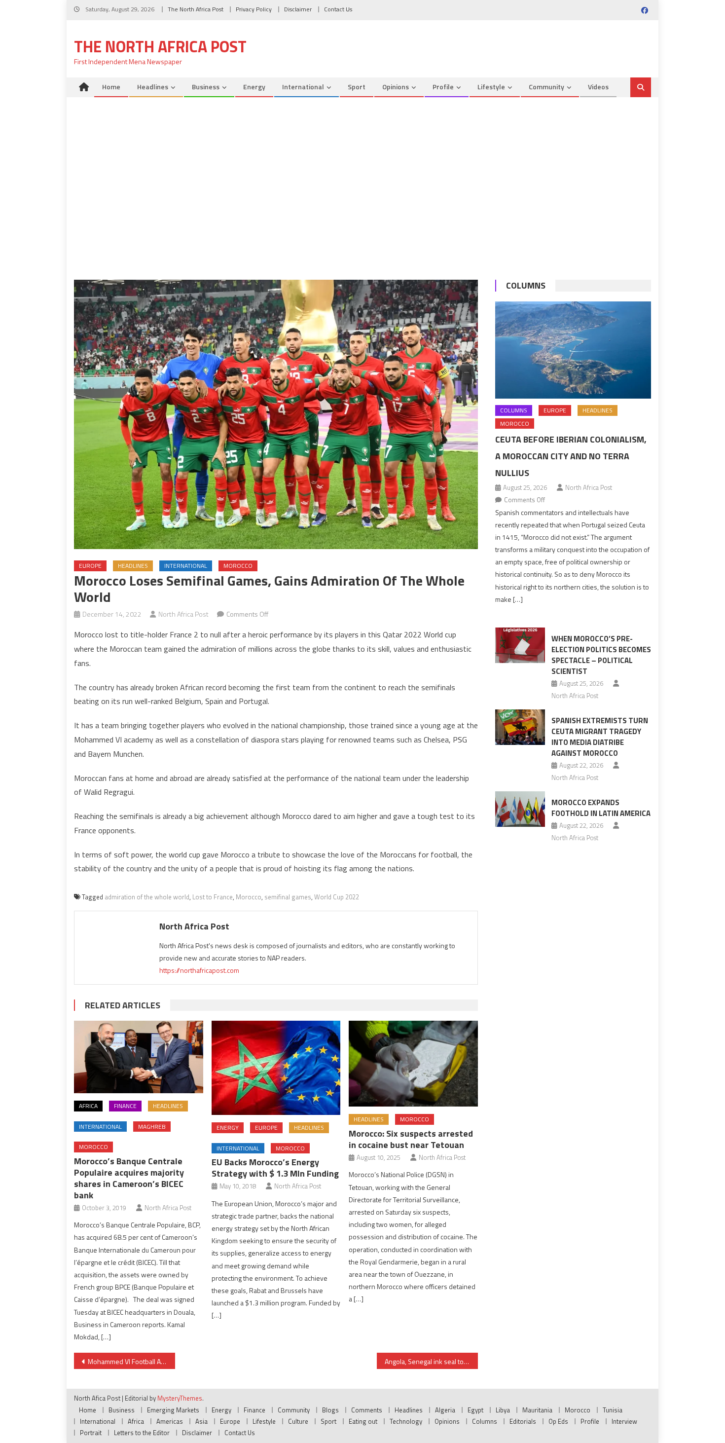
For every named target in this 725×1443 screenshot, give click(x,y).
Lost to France (212, 897)
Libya (503, 1410)
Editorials (522, 1421)
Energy (254, 86)
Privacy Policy (254, 9)
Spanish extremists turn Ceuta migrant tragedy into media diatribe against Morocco (599, 737)
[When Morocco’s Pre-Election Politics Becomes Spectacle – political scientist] (520, 645)
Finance (125, 1105)
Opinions (395, 86)
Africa (88, 1105)
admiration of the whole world (147, 897)
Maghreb (152, 1126)
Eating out (363, 1421)
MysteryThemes (179, 1398)
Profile (443, 86)
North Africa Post (183, 614)
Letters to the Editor (142, 1433)
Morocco (238, 565)
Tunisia (612, 1410)
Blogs (330, 1410)
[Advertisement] (362, 191)
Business (205, 86)
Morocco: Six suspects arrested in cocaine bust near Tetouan (411, 1139)
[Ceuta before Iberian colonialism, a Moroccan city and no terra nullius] (573, 350)
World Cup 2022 (336, 897)
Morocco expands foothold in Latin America (601, 808)
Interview (624, 1421)
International (303, 86)
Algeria (445, 1410)
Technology (406, 1421)
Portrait (91, 1433)
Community (546, 86)
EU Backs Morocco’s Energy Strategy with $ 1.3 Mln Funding (275, 1167)
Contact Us (338, 9)
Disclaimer (298, 9)
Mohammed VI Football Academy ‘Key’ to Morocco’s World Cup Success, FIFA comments (131, 1361)
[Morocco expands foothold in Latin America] (520, 809)
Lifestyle (491, 86)
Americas (169, 1421)
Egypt (475, 1410)
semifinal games (287, 897)
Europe (90, 565)
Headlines (152, 86)
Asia (201, 1421)
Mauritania (537, 1410)
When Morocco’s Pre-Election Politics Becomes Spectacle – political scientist (601, 655)
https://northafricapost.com (199, 970)
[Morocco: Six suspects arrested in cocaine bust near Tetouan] (413, 1064)
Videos (598, 86)
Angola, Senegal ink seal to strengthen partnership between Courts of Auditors (431, 1361)
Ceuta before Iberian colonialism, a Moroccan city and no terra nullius (571, 456)
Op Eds (558, 1421)
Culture (298, 1421)
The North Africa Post (195, 9)
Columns (525, 285)
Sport (356, 86)
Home (111, 86)
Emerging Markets (173, 1410)
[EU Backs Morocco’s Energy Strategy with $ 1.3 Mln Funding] (276, 1068)
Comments (366, 1410)
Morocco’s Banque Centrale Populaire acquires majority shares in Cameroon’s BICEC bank (129, 1178)
